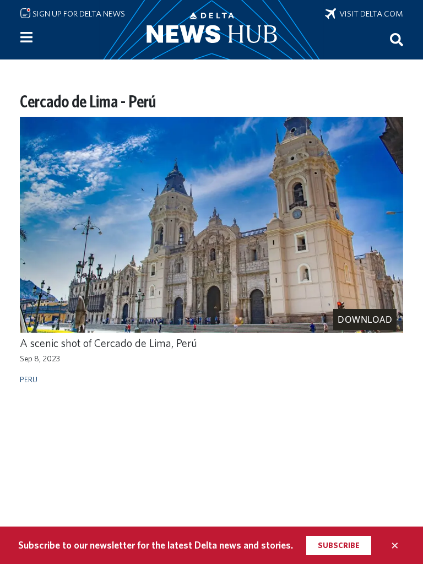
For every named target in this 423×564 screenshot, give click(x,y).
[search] (396, 39)
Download (365, 319)
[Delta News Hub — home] (211, 29)
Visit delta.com (369, 14)
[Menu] (26, 37)
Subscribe (339, 545)
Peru (28, 379)
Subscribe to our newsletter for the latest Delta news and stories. (155, 545)
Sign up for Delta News (78, 14)
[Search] (396, 39)
